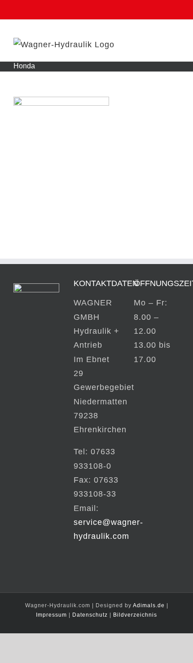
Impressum (51, 615)
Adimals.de (149, 605)
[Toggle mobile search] (159, 44)
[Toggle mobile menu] (176, 44)
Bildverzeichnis (135, 615)
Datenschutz (90, 615)
